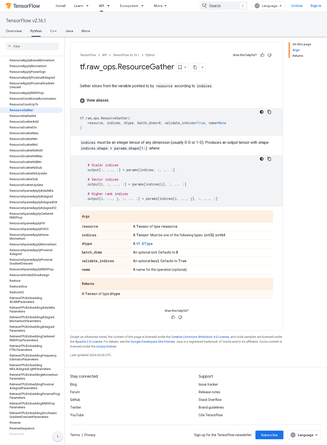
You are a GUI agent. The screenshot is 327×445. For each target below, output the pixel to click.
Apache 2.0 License (88, 341)
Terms (75, 435)
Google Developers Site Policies (152, 341)
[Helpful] (262, 55)
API (101, 6)
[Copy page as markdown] (195, 67)
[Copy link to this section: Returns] (99, 284)
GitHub (297, 6)
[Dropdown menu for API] (110, 6)
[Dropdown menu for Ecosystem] (144, 6)
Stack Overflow (210, 400)
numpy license (106, 346)
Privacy (90, 435)
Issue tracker (208, 384)
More (158, 6)
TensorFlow (88, 55)
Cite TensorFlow (211, 415)
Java (69, 31)
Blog (73, 384)
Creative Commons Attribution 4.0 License (200, 337)
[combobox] (224, 5)
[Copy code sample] (269, 112)
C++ (53, 31)
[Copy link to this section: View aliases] (113, 100)
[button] (176, 100)
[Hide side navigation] (57, 436)
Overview (14, 31)
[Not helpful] (269, 55)
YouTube (77, 415)
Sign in (315, 6)
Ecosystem (129, 6)
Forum (75, 392)
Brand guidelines (211, 407)
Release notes (209, 392)
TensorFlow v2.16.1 (26, 21)
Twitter (75, 407)
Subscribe (269, 435)
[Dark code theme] (261, 112)
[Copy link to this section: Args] (94, 217)
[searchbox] (32, 46)
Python (36, 31)
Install (60, 6)
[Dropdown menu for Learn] (89, 6)
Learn (78, 6)
